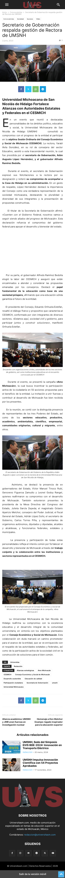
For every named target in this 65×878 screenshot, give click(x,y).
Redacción (18, 666)
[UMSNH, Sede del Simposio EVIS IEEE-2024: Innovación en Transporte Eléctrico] (11, 747)
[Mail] (28, 853)
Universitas (14, 662)
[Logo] (32, 806)
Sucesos (30, 19)
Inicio (4, 12)
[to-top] (61, 873)
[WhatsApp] (35, 89)
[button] (6, 4)
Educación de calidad (33, 679)
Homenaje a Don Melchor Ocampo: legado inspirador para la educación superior (48, 722)
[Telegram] (43, 89)
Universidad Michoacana (13, 687)
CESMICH (7, 674)
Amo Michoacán (44, 670)
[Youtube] (53, 853)
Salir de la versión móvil (32, 874)
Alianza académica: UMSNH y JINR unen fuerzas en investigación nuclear (16, 722)
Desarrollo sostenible (12, 679)
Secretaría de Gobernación (37, 683)
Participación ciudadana (13, 683)
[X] (28, 89)
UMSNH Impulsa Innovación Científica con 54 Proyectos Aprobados (40, 762)
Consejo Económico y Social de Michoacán (32, 674)
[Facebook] (21, 89)
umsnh (55, 683)
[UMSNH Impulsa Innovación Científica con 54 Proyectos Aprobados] (11, 765)
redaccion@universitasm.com (40, 834)
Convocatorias (16, 12)
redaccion (27, 752)
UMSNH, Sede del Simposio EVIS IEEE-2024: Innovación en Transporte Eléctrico (42, 745)
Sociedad (20, 19)
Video (38, 19)
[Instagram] (20, 853)
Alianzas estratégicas (25, 670)
